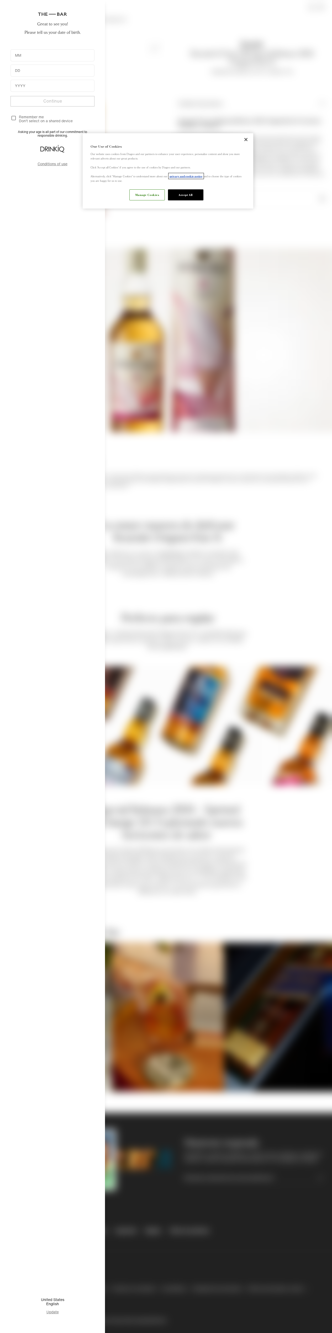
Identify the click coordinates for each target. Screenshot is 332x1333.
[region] (168, 171)
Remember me (31, 117)
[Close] (246, 139)
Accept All (185, 194)
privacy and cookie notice (186, 176)
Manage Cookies (147, 194)
